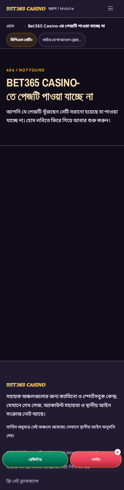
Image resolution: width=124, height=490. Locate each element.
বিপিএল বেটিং (21, 39)
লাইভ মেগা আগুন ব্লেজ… (62, 39)
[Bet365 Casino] (26, 385)
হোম (10, 26)
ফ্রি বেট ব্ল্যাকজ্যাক (22, 481)
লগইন (96, 459)
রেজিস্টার (35, 459)
